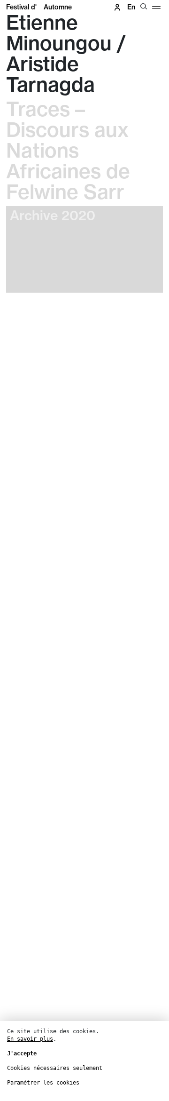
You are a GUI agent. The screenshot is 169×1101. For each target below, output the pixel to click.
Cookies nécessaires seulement (54, 1068)
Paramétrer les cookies (43, 1082)
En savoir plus (30, 1039)
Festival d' (39, 7)
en (131, 7)
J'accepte (22, 1053)
